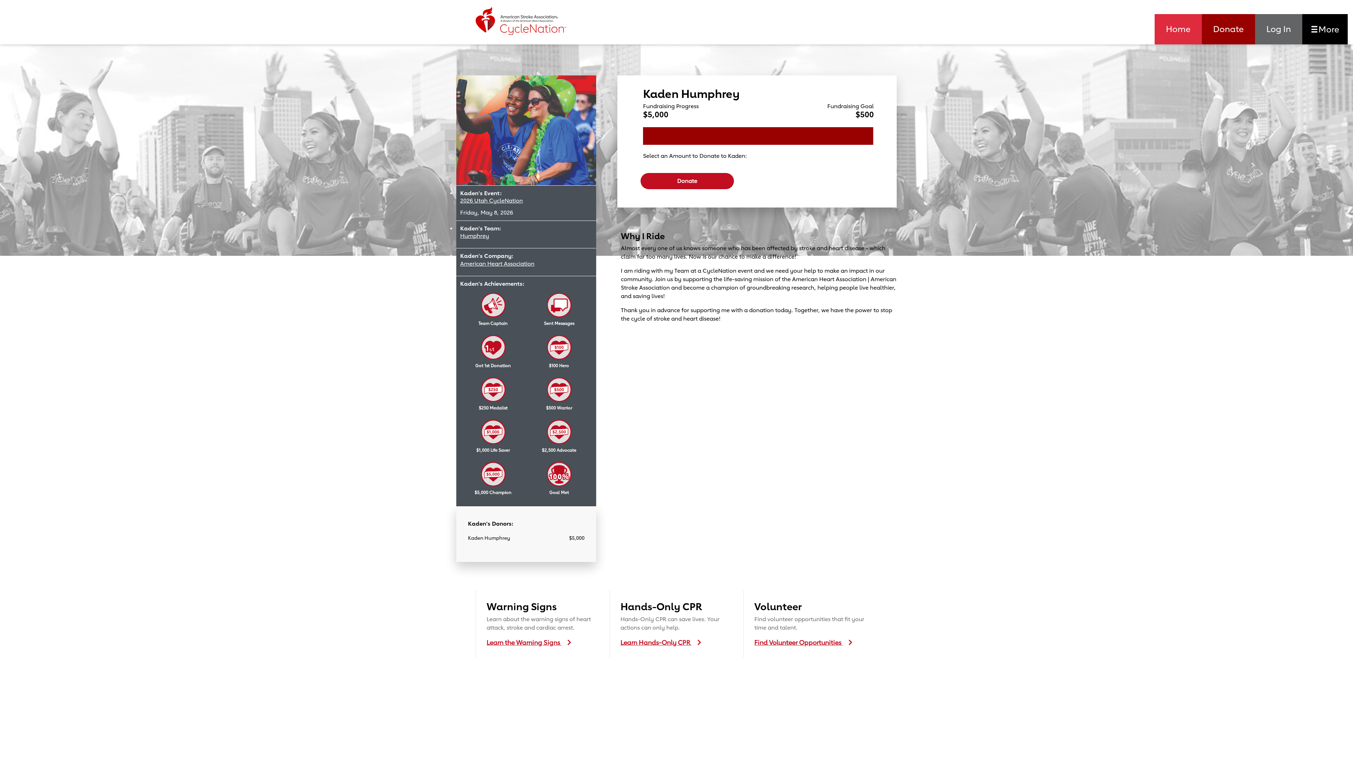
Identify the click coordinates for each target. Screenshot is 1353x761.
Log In (1278, 29)
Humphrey (474, 236)
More (1327, 29)
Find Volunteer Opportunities (798, 642)
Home (1178, 29)
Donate (1228, 29)
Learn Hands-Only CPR (656, 642)
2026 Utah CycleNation (491, 200)
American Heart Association (497, 263)
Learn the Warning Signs (524, 642)
